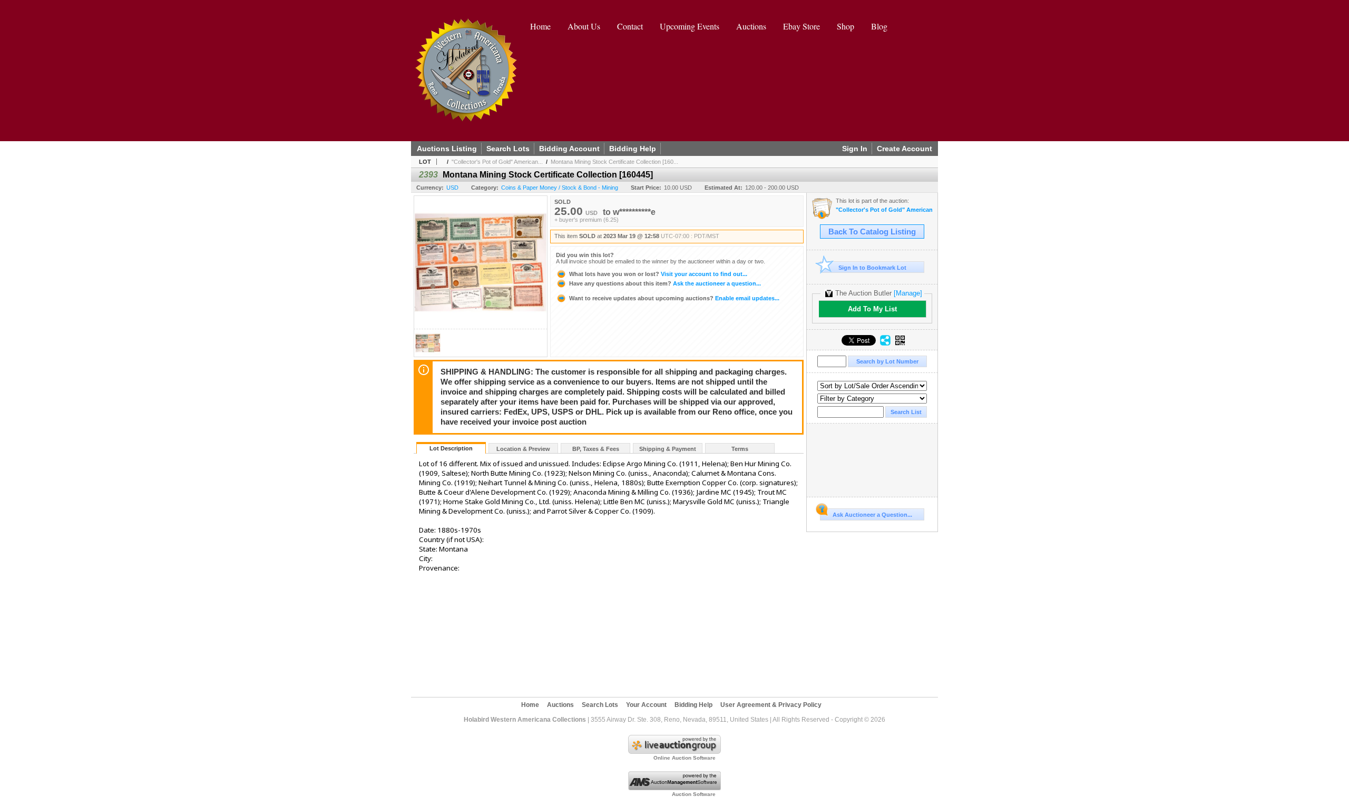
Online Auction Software (684, 758)
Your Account (646, 705)
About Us (584, 26)
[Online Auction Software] (674, 751)
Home (540, 26)
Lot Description (451, 448)
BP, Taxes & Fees (595, 449)
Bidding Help (632, 148)
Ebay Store (801, 26)
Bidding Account (569, 148)
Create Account (904, 148)
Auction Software (694, 794)
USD (452, 187)
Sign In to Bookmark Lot (872, 267)
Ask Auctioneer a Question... (872, 515)
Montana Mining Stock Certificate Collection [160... (614, 162)
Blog (879, 26)
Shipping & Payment (667, 449)
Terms (739, 449)
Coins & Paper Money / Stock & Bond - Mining (559, 187)
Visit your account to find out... (658, 274)
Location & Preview (523, 449)
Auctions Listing (447, 148)
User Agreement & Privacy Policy (771, 705)
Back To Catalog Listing (872, 232)
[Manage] (908, 293)
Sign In (854, 148)
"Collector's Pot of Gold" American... (497, 162)
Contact (630, 26)
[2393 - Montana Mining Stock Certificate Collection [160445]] (428, 354)
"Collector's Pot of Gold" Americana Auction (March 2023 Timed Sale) (884, 210)
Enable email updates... (674, 298)
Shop (845, 26)
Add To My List (872, 309)
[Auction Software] (674, 788)
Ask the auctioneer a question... (665, 283)
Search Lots (508, 148)
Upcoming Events (689, 26)
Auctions (751, 26)
